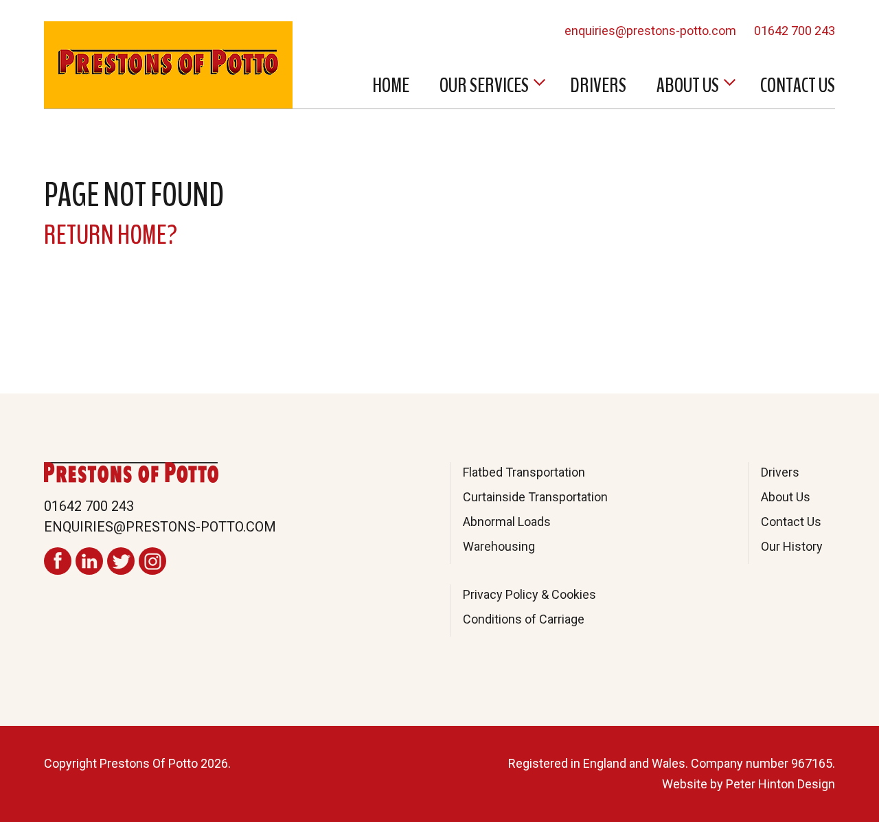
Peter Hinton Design (780, 784)
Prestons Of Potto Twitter (121, 561)
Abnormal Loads (507, 521)
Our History (792, 546)
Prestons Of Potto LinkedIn (89, 561)
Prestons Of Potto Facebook (57, 561)
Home (390, 85)
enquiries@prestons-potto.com (650, 30)
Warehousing (499, 546)
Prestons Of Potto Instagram (152, 561)
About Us (688, 85)
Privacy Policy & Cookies (529, 594)
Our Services (484, 85)
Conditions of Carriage (523, 619)
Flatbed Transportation (524, 472)
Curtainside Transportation (535, 497)
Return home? (110, 235)
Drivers (598, 85)
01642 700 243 (794, 30)
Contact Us (797, 85)
